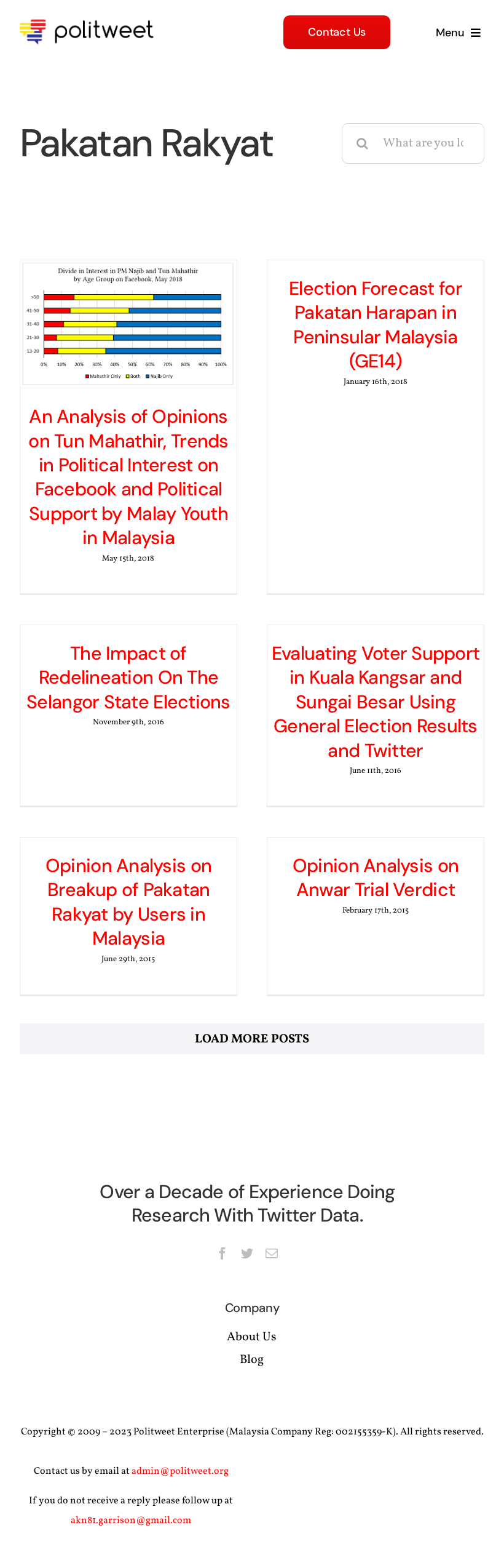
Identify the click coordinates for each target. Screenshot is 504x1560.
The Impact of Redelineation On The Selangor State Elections (128, 677)
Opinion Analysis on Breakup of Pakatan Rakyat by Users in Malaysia (128, 902)
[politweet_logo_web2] (91, 17)
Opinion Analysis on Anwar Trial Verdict (376, 878)
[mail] (272, 1253)
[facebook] (222, 1253)
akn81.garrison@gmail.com (131, 1520)
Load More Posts (252, 1039)
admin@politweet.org (180, 1471)
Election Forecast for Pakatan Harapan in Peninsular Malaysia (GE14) (375, 324)
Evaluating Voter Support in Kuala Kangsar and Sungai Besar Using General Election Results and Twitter (376, 701)
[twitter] (247, 1253)
